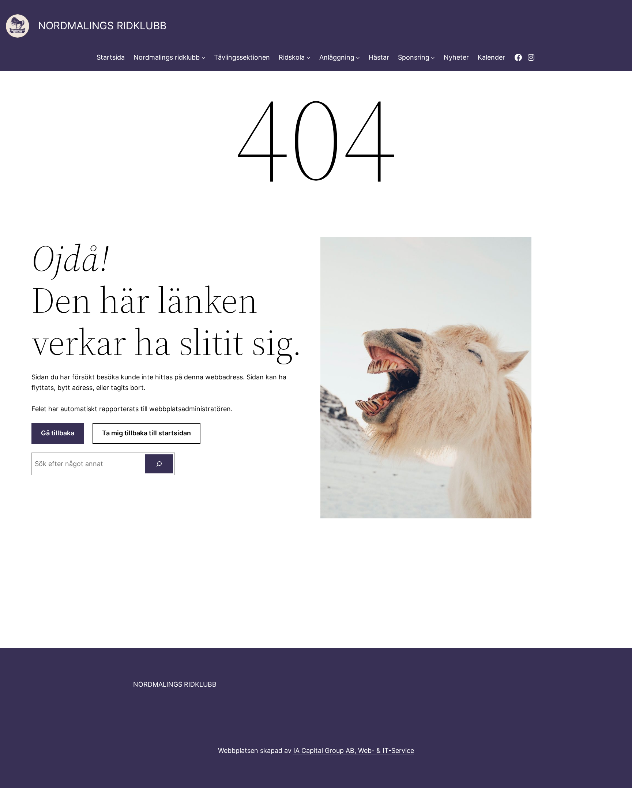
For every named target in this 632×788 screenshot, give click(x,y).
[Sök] (159, 463)
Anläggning (336, 57)
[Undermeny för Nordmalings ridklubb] (204, 58)
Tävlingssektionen (242, 57)
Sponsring (413, 57)
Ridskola (292, 57)
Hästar (379, 57)
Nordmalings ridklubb (166, 57)
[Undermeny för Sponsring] (433, 58)
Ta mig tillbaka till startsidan (146, 433)
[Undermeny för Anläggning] (358, 58)
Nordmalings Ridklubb (102, 25)
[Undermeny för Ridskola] (308, 58)
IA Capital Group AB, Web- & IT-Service (353, 750)
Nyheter (456, 57)
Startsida (111, 57)
